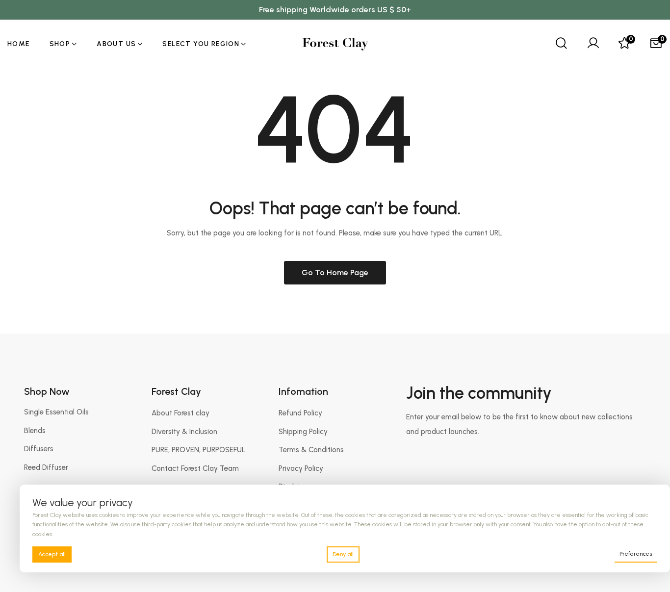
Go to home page (335, 272)
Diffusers (38, 448)
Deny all (343, 554)
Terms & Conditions (311, 449)
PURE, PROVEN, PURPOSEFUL (199, 449)
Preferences (635, 553)
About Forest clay (180, 413)
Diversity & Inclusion (184, 431)
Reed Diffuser (46, 467)
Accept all (52, 554)
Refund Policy (300, 413)
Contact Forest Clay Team (195, 468)
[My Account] (593, 44)
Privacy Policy (301, 468)
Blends (35, 430)
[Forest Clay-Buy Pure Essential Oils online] (335, 44)
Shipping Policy (303, 431)
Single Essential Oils (56, 412)
